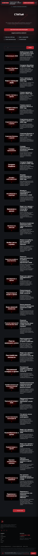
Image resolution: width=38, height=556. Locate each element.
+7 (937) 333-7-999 (25, 535)
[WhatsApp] (2, 530)
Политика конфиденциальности (6, 546)
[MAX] (7, 530)
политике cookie (26, 553)
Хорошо (33, 553)
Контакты (2, 540)
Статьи (2, 542)
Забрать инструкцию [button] (28, 2)
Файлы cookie (25, 546)
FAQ (1, 539)
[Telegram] (4, 530)
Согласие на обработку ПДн (17, 546)
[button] (19, 29)
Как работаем (3, 536)
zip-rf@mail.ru (22, 536)
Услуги (2, 535)
